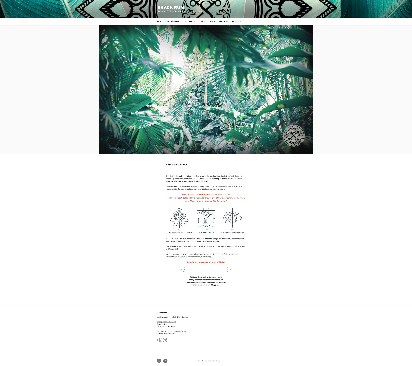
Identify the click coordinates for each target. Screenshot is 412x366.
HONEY (212, 22)
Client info (160, 326)
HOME (159, 22)
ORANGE (202, 22)
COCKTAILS (236, 22)
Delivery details (170, 326)
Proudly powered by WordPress (209, 361)
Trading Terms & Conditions (166, 322)
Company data (162, 324)
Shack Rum (171, 7)
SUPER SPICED (189, 22)
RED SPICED (223, 22)
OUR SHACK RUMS (173, 22)
